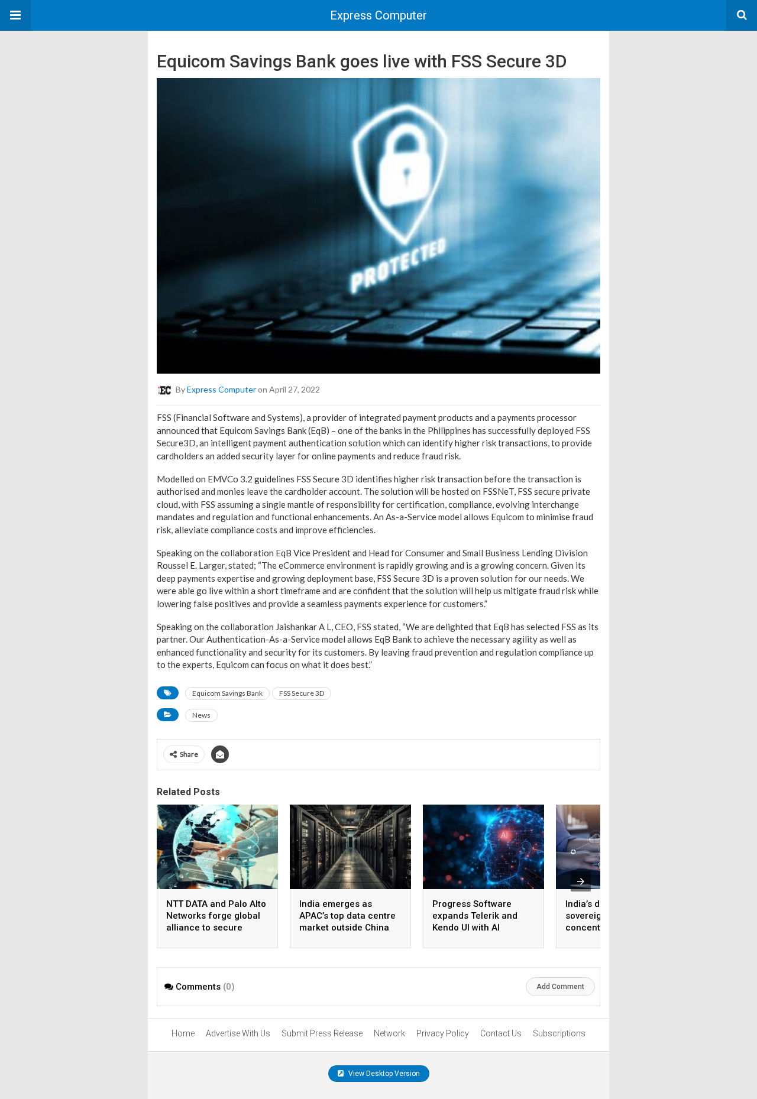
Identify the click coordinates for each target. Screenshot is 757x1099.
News (201, 715)
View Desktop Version (383, 1073)
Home (183, 1033)
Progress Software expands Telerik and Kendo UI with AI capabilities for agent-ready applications (479, 928)
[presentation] (581, 881)
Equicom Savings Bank (227, 693)
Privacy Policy (442, 1033)
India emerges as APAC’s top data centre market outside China (347, 916)
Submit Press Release (322, 1033)
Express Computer (378, 15)
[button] (15, 15)
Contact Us (501, 1033)
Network (389, 1033)
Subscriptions (559, 1033)
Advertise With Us (238, 1033)
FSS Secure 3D (301, 693)
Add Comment (560, 987)
